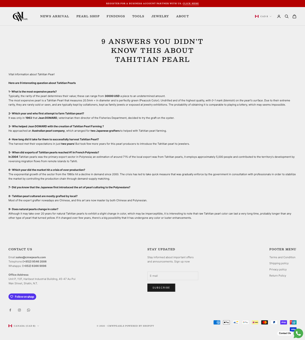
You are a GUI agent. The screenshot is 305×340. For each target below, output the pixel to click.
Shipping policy (279, 263)
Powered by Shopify (139, 325)
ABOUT (182, 16)
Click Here (191, 3)
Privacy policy (278, 269)
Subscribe (161, 287)
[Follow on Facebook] (10, 310)
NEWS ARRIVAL (54, 16)
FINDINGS (116, 16)
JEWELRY (160, 16)
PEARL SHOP (88, 16)
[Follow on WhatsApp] (28, 310)
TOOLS (138, 16)
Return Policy (277, 275)
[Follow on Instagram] (19, 310)
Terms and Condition (282, 257)
